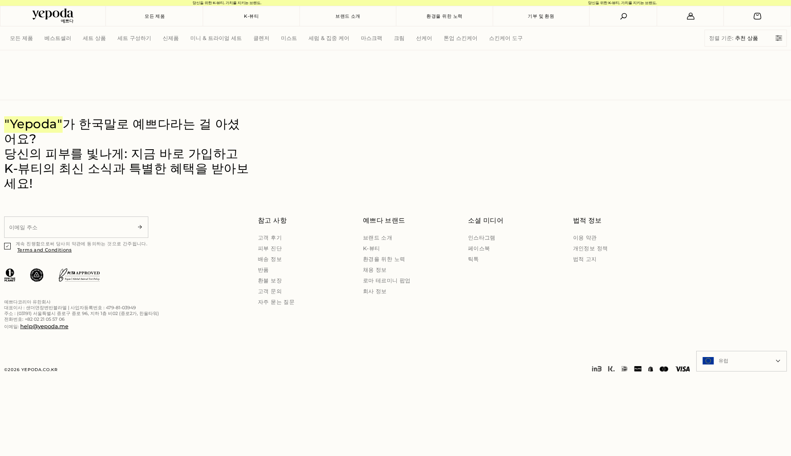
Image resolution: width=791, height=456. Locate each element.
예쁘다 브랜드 (384, 220)
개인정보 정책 (590, 248)
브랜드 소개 (347, 16)
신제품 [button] (171, 38)
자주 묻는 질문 (276, 302)
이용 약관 (585, 237)
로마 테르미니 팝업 (387, 280)
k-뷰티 (251, 16)
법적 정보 (587, 220)
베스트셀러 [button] (57, 38)
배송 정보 (270, 259)
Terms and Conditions (44, 250)
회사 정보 (375, 291)
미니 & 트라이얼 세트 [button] (216, 38)
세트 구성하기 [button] (134, 38)
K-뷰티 (371, 248)
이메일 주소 (21, 216)
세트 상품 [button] (94, 38)
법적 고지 (585, 259)
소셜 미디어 (485, 220)
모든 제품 (155, 16)
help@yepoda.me (44, 326)
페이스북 (479, 248)
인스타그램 (482, 237)
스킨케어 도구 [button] (506, 38)
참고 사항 (272, 220)
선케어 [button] (424, 38)
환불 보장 (270, 280)
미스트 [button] (289, 38)
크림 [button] (399, 38)
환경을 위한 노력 (444, 16)
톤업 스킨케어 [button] (460, 38)
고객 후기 (270, 237)
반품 (263, 269)
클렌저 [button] (261, 38)
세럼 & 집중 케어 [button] (329, 38)
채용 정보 (375, 269)
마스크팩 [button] (371, 38)
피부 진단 (270, 248)
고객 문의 (270, 291)
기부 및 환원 (541, 16)
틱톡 (473, 259)
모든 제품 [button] (21, 38)
